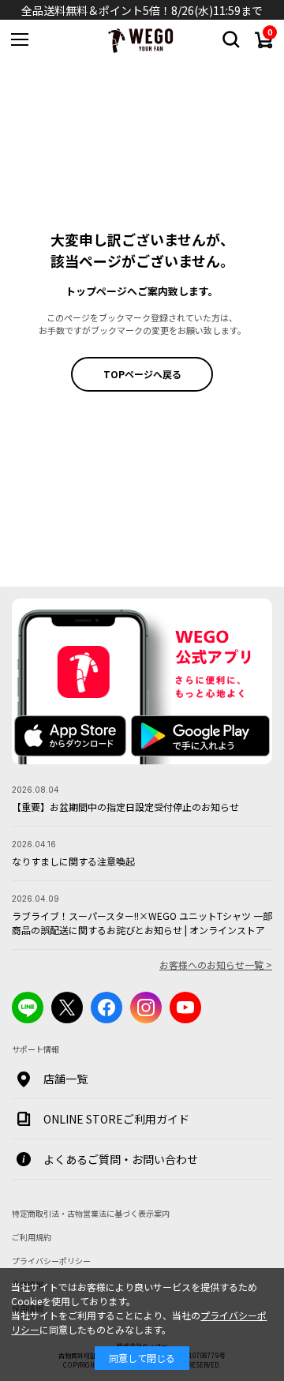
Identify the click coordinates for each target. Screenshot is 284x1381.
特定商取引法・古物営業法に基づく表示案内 (91, 1213)
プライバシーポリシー (51, 1261)
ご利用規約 (31, 1237)
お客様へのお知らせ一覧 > (215, 964)
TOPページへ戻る (142, 374)
